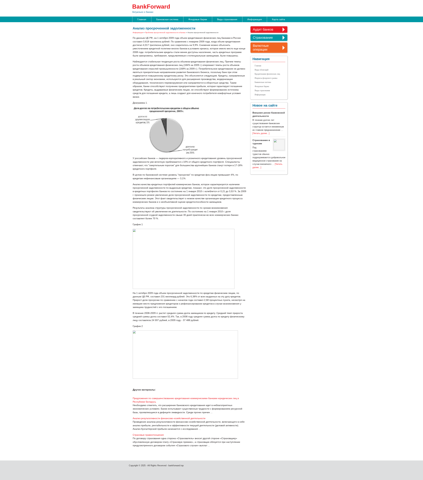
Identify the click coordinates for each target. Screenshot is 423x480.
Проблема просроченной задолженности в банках (165, 32)
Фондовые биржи (197, 19)
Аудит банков (263, 29)
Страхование (263, 37)
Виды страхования (227, 19)
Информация (254, 19)
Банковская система (167, 19)
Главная (141, 19)
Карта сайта (278, 19)
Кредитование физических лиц (267, 74)
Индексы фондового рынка (266, 78)
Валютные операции (261, 47)
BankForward (151, 6)
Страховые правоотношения (148, 435)
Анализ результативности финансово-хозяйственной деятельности (169, 418)
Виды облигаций (261, 70)
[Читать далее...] (260, 133)
